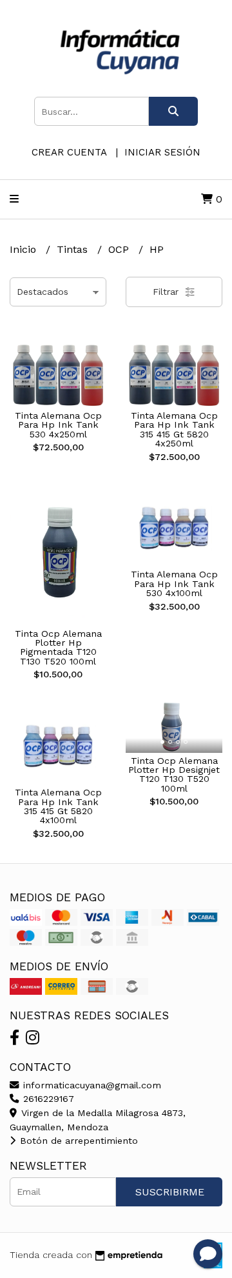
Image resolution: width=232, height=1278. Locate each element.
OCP (120, 249)
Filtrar (167, 291)
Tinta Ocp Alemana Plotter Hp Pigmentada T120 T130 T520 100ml (58, 647)
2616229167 (47, 1098)
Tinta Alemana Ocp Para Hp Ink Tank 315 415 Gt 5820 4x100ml (58, 806)
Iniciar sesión (162, 152)
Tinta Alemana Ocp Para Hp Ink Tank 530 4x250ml (58, 424)
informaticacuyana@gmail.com (90, 1085)
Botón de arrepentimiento (77, 1140)
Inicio (24, 249)
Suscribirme (169, 1192)
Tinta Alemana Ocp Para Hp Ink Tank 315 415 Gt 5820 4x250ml (174, 429)
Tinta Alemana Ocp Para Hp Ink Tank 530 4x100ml (174, 583)
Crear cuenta (69, 152)
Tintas (74, 249)
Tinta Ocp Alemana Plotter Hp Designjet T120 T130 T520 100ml (174, 774)
